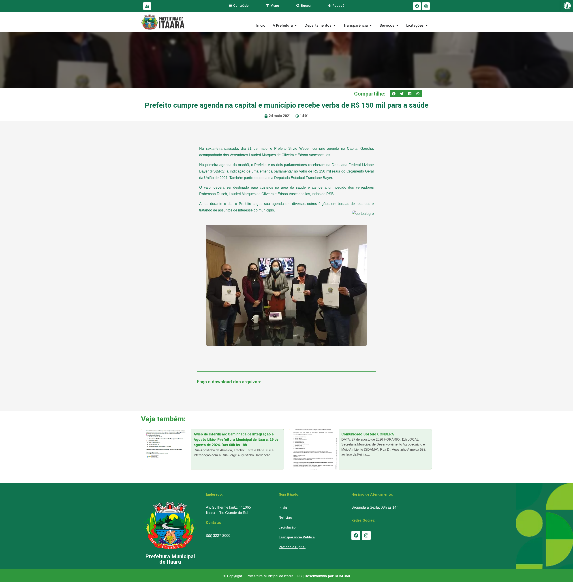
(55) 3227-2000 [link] (218, 535)
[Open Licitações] (426, 25)
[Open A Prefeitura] (295, 25)
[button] (394, 93)
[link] (567, 6)
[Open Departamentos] (334, 25)
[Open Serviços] (397, 25)
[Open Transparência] (370, 25)
